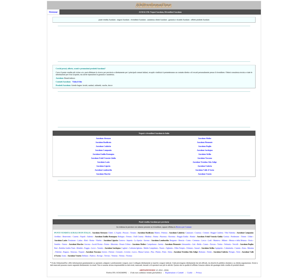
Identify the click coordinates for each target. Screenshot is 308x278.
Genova (122, 240)
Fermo (106, 244)
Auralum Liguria (103, 166)
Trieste (243, 237)
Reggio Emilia (182, 237)
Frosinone (72, 240)
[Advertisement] (119, 44)
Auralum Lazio (103, 162)
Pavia (250, 240)
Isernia (160, 244)
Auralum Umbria (205, 166)
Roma (92, 240)
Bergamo (173, 240)
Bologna (121, 237)
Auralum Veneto (205, 174)
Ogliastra (169, 248)
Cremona (195, 240)
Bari (56, 248)
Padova (92, 256)
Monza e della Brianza (238, 240)
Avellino (57, 237)
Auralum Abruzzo (103, 138)
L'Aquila (117, 233)
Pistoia (158, 252)
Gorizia (226, 237)
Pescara (125, 233)
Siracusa (74, 252)
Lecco (203, 240)
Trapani (81, 252)
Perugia (232, 252)
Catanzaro (189, 233)
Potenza (164, 233)
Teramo (133, 233)
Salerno (90, 237)
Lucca (134, 252)
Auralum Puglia (204, 146)
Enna (244, 248)
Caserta (75, 237)
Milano (224, 240)
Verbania (227, 244)
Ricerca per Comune (184, 227)
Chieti (110, 233)
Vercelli (235, 244)
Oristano (189, 248)
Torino (219, 244)
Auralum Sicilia (204, 154)
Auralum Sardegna (205, 150)
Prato (164, 252)
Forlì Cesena (138, 237)
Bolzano (202, 252)
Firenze (111, 252)
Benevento (67, 237)
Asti (193, 244)
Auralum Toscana (204, 158)
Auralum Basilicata (103, 142)
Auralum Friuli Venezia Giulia (103, 158)
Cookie (189, 273)
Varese (64, 244)
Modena (148, 237)
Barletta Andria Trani (67, 248)
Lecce (93, 248)
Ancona (87, 244)
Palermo (58, 252)
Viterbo (99, 240)
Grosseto (119, 252)
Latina (79, 240)
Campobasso (152, 244)
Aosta (63, 256)
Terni (238, 252)
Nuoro (161, 248)
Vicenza (129, 256)
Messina (250, 248)
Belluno (85, 256)
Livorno (127, 252)
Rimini (192, 237)
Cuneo (205, 244)
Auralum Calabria (103, 146)
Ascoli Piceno (97, 244)
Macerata (114, 244)
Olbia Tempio (179, 248)
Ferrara (129, 237)
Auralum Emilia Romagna (103, 154)
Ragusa (66, 252)
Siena (170, 252)
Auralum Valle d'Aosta (204, 170)
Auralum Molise (204, 138)
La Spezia (138, 240)
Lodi (210, 240)
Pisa (152, 252)
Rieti (86, 240)
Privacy (199, 273)
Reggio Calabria (217, 233)
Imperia (129, 240)
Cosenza (198, 233)
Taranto (100, 248)
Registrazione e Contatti (174, 273)
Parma (155, 237)
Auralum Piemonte (204, 142)
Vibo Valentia (230, 233)
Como (188, 240)
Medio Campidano (151, 248)
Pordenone (235, 237)
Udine (250, 237)
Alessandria (186, 244)
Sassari (197, 248)
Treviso (107, 256)
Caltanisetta (228, 248)
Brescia (181, 240)
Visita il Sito (77, 82)
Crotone (206, 233)
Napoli (82, 237)
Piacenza (163, 237)
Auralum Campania (103, 150)
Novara (213, 244)
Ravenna (171, 237)
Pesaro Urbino (125, 244)
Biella (199, 244)
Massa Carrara (143, 252)
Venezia (114, 256)
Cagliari (124, 248)
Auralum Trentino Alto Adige (205, 162)
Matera (157, 233)
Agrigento (219, 248)
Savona (146, 240)
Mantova (216, 240)
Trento (209, 252)
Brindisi (80, 248)
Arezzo (104, 252)
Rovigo (100, 256)
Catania (237, 248)
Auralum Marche (103, 174)
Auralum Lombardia (103, 170)
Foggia (87, 248)
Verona (121, 256)
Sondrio (57, 244)
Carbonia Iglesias (135, 248)
